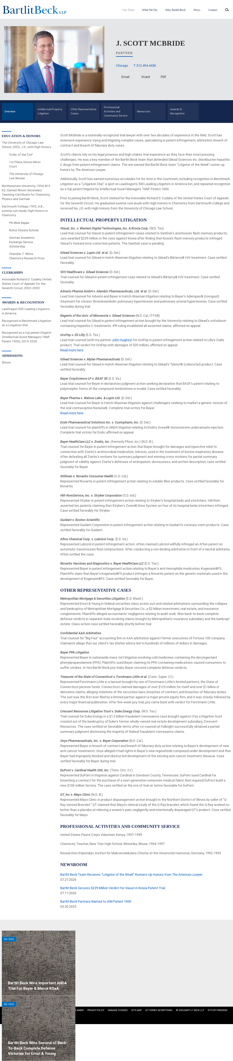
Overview (10, 111)
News (196, 9)
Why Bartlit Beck (175, 9)
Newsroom (143, 111)
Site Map (136, 1010)
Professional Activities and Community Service (115, 111)
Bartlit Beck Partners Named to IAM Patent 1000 (95, 901)
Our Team (128, 9)
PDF (163, 77)
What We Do (149, 9)
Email (125, 77)
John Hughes (121, 340)
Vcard (145, 77)
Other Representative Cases (83, 111)
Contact (212, 9)
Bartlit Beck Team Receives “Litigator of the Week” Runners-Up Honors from (131, 874)
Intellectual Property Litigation (50, 111)
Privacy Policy (95, 1010)
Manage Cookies (118, 1010)
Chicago (122, 65)
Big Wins (9, 939)
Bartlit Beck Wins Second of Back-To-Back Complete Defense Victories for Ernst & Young (38, 1048)
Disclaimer (77, 1010)
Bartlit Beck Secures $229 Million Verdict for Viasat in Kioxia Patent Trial (112, 888)
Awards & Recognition (177, 111)
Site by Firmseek (218, 1010)
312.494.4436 (146, 65)
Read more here (71, 350)
